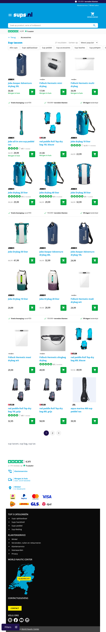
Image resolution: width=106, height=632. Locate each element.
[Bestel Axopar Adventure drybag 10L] (95, 260)
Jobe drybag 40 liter (49, 192)
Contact (15, 608)
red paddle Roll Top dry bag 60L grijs (51, 410)
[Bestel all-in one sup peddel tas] (32, 154)
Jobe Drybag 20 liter (49, 299)
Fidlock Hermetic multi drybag (82, 85)
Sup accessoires (63, 47)
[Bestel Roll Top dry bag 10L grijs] (32, 421)
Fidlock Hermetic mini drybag (50, 85)
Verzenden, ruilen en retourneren (26, 543)
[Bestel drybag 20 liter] (32, 202)
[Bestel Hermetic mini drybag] (63, 92)
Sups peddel (17, 525)
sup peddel (47, 47)
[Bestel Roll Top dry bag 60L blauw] (95, 370)
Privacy (15, 553)
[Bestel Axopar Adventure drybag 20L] (32, 92)
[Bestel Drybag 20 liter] (63, 308)
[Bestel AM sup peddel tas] (95, 421)
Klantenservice (82, 5)
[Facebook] (16, 620)
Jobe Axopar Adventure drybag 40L (51, 253)
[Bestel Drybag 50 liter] (32, 260)
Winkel (14, 539)
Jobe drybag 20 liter (18, 192)
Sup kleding (17, 529)
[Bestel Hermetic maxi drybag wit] (32, 370)
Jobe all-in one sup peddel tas (21, 143)
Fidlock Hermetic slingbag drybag (52, 359)
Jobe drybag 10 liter (80, 141)
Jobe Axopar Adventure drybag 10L (82, 253)
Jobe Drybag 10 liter (18, 299)
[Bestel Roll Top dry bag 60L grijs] (63, 421)
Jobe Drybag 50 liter (18, 251)
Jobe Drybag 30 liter (81, 192)
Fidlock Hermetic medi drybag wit (82, 300)
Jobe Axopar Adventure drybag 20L (20, 85)
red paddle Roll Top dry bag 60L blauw (82, 359)
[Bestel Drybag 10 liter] (32, 308)
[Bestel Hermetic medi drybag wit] (95, 308)
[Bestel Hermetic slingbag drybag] (63, 370)
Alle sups (14, 47)
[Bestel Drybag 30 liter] (95, 202)
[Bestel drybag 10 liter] (95, 154)
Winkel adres (94, 5)
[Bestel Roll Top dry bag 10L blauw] (63, 154)
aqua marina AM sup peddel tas (81, 410)
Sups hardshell (18, 522)
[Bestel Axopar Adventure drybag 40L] (63, 260)
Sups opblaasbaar (30, 47)
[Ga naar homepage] (23, 15)
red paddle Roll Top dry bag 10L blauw (51, 143)
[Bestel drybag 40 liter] (63, 202)
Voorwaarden (17, 550)
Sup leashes (80, 47)
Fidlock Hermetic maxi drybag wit (19, 359)
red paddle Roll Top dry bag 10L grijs (19, 410)
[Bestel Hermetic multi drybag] (95, 92)
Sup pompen (95, 47)
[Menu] (10, 15)
